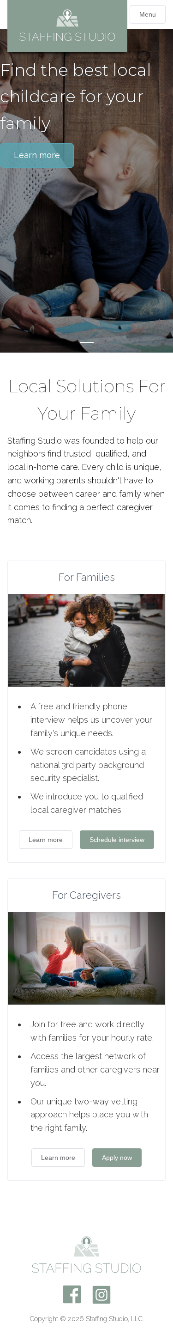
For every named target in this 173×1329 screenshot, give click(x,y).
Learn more (37, 155)
